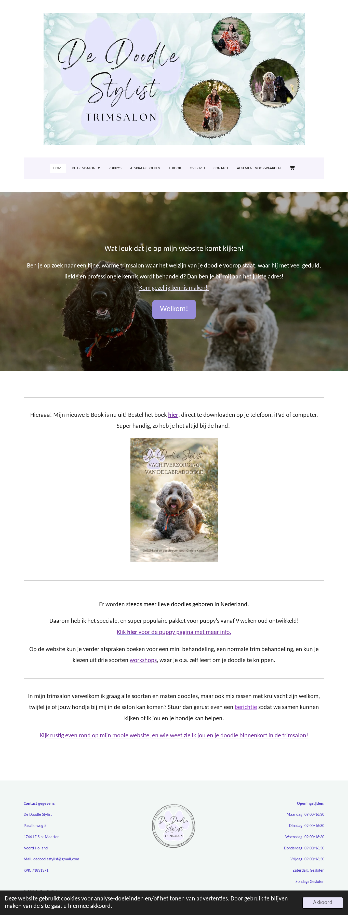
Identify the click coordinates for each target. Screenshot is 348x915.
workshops (143, 660)
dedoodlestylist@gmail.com (56, 859)
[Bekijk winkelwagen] (292, 168)
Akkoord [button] (322, 902)
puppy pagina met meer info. (195, 632)
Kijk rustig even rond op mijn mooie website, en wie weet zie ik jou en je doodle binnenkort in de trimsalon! (174, 736)
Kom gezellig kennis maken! (174, 288)
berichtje (246, 707)
